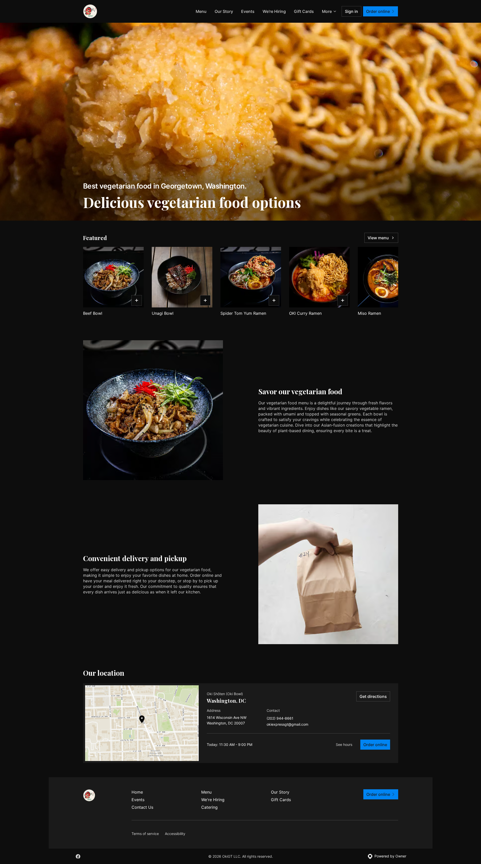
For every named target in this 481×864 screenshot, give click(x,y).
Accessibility (175, 833)
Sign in (351, 11)
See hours (344, 744)
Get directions (373, 696)
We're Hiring (274, 11)
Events (248, 11)
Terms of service (145, 833)
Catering (209, 807)
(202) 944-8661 (280, 718)
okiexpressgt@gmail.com (287, 724)
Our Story (224, 11)
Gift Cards (304, 11)
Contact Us (142, 807)
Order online (375, 744)
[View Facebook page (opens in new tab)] (78, 856)
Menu (201, 11)
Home (137, 792)
